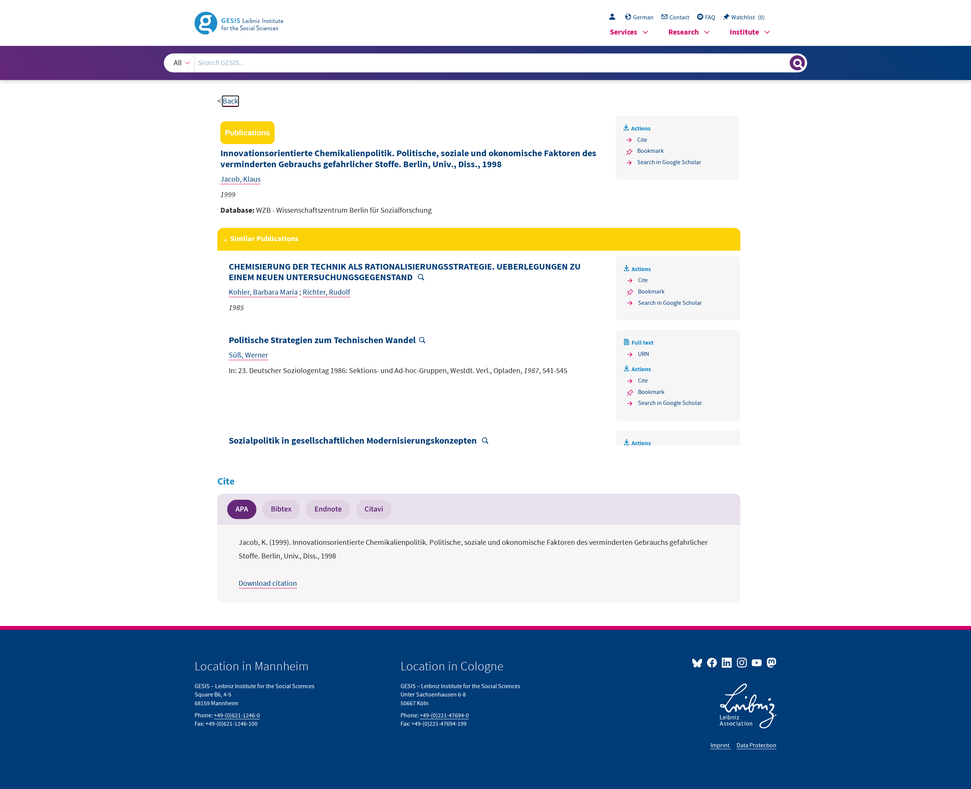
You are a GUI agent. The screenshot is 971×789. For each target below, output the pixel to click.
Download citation (268, 583)
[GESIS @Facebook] (712, 662)
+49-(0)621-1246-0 (237, 715)
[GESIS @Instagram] (742, 662)
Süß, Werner (248, 355)
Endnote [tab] (328, 509)
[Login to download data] (614, 17)
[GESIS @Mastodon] (770, 662)
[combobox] (485, 63)
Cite (642, 140)
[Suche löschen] (783, 62)
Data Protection (756, 745)
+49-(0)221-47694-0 (444, 715)
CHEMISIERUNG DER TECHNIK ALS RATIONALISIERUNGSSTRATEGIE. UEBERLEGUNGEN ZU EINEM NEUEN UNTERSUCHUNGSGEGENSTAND (405, 272)
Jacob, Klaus (240, 179)
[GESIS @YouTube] (757, 662)
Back (230, 101)
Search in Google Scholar (669, 162)
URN (643, 354)
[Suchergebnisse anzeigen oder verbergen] (797, 62)
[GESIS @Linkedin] (727, 662)
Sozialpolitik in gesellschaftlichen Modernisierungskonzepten (354, 441)
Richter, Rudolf (326, 292)
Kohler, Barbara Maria (263, 292)
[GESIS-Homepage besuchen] (240, 22)
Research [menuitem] (683, 32)
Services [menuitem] (623, 32)
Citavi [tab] (374, 509)
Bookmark (650, 151)
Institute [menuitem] (744, 32)
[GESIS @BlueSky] (698, 662)
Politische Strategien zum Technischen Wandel (322, 340)
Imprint (720, 745)
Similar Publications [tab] (264, 239)
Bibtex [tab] (281, 509)
